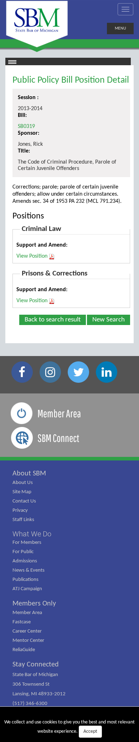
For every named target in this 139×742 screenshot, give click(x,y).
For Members (26, 542)
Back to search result (53, 319)
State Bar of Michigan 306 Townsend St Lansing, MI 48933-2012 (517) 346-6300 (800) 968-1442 (39, 694)
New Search (108, 319)
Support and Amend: (41, 245)
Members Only (34, 603)
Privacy (20, 510)
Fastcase (21, 622)
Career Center (27, 631)
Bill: (22, 115)
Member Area (27, 612)
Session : (28, 98)
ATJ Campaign (27, 589)
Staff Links (23, 519)
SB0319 (26, 126)
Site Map (21, 492)
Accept (90, 731)
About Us (22, 482)
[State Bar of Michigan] (37, 24)
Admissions (24, 561)
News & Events (28, 570)
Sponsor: (28, 133)
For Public (23, 552)
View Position (31, 256)
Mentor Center (28, 640)
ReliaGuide (23, 650)
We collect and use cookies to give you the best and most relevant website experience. (69, 727)
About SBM (29, 473)
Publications (25, 579)
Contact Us (24, 501)
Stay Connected (35, 664)
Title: (24, 151)
